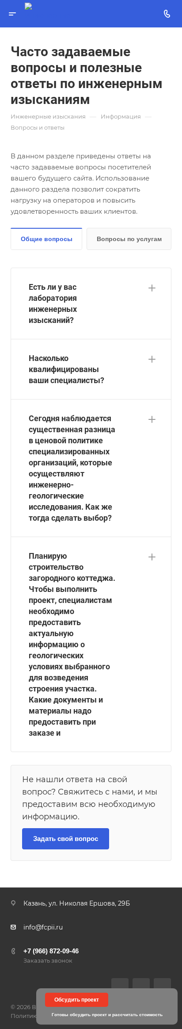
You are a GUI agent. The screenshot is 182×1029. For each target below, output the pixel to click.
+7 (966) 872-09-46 (51, 951)
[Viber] (141, 986)
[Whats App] (162, 986)
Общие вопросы (46, 238)
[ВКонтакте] (120, 986)
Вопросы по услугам (129, 238)
